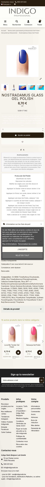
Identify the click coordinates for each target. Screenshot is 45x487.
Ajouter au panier (24, 135)
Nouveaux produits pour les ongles (7, 406)
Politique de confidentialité (21, 437)
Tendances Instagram (5, 418)
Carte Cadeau (6, 432)
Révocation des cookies (22, 445)
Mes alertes (35, 425)
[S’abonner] (41, 380)
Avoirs (33, 414)
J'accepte (22, 249)
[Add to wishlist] (22, 141)
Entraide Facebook (5, 428)
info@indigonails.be (11, 467)
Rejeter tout (22, 255)
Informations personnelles (36, 407)
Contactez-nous (7, 2)
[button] (2, 341)
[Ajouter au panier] (18, 352)
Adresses (34, 417)
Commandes (35, 411)
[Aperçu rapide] (20, 330)
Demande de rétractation (36, 429)
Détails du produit (11, 309)
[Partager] (21, 150)
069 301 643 (8, 464)
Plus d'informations (9, 244)
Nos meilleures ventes (6, 413)
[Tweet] (23, 150)
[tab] (22, 309)
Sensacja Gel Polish (33, 345)
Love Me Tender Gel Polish (11, 346)
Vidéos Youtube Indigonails (7, 423)
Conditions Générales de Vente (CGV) (21, 423)
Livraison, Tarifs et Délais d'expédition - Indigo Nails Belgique (21, 410)
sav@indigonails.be (19, 474)
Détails (16, 357)
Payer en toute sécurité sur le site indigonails (21, 431)
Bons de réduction (34, 421)
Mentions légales (22, 418)
